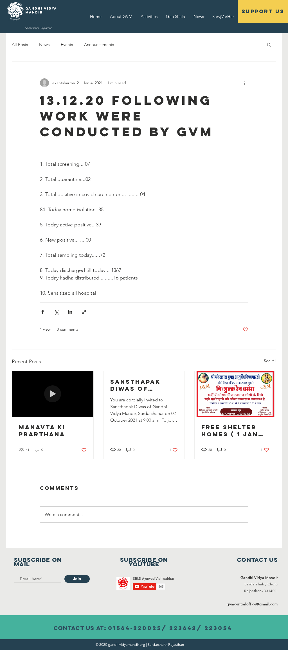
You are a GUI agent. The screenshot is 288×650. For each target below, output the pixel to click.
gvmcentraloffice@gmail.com (252, 604)
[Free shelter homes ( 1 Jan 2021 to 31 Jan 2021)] (235, 394)
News (44, 44)
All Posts (20, 44)
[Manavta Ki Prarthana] (52, 394)
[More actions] (244, 82)
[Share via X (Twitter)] (56, 312)
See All (270, 360)
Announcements (99, 44)
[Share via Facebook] (42, 312)
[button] (269, 44)
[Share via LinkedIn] (70, 312)
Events (67, 44)
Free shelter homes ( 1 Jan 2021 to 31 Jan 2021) (230, 431)
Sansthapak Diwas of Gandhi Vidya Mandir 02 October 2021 (138, 385)
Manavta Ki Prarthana (42, 431)
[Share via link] (84, 312)
